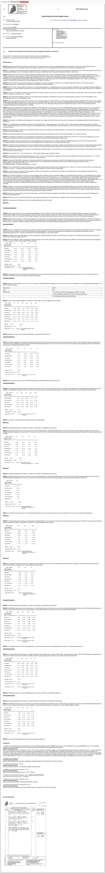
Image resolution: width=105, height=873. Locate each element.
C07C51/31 (78, 20)
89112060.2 (16, 24)
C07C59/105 (73, 20)
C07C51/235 (84, 20)
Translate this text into (5, 1)
